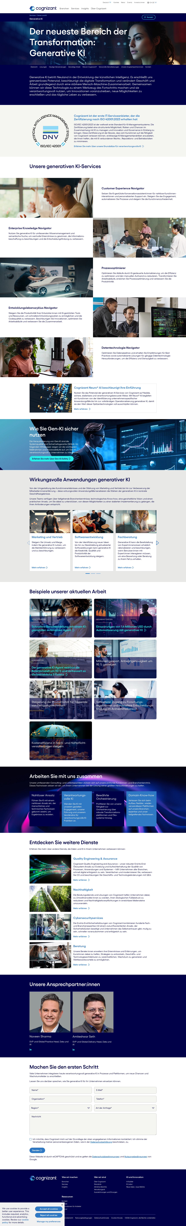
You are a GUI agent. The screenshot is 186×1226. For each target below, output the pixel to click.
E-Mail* (99, 1090)
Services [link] (65, 1184)
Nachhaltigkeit (83, 889)
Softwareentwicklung (89, 537)
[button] (152, 2)
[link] (42, 8)
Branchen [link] (65, 1182)
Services (32, 15)
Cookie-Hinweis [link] (117, 1218)
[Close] (62, 1204)
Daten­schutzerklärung (101, 1142)
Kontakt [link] (64, 1201)
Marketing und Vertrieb (47, 537)
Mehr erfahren (81, 409)
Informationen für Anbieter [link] (71, 1206)
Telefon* (100, 1099)
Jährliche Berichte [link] (100, 1187)
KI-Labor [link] (129, 1184)
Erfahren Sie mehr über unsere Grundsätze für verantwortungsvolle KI (107, 146)
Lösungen (43, 67)
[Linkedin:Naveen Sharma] (31, 1049)
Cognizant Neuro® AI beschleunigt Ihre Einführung (107, 387)
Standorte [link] (97, 1184)
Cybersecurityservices (88, 917)
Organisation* (38, 1099)
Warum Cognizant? (89, 67)
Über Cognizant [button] (98, 8)
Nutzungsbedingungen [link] (83, 1218)
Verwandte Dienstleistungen (109, 67)
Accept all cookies (49, 1209)
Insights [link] (64, 1187)
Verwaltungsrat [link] (99, 1189)
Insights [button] (85, 8)
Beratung (79, 946)
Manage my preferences (48, 1221)
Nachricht (36, 1116)
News (123, 2)
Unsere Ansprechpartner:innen (132, 67)
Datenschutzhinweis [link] (101, 1218)
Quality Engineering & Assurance (95, 858)
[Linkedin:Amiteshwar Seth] (74, 1049)
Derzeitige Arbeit (74, 67)
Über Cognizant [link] (100, 1182)
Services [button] (75, 8)
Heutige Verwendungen (57, 67)
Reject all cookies (48, 1215)
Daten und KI (42, 15)
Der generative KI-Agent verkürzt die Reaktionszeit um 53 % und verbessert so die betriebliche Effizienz (59, 671)
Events (129, 2)
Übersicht (34, 67)
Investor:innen (139, 2)
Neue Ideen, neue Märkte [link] (135, 1187)
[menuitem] (107, 2)
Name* (35, 1090)
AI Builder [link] (129, 1182)
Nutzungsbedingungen (135, 1156)
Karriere (116, 2)
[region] (32, 1214)
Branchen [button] (64, 8)
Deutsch (106, 2)
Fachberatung (127, 537)
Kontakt (150, 17)
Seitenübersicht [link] (67, 1218)
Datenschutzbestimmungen (105, 1156)
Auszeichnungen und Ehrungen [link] (105, 1192)
